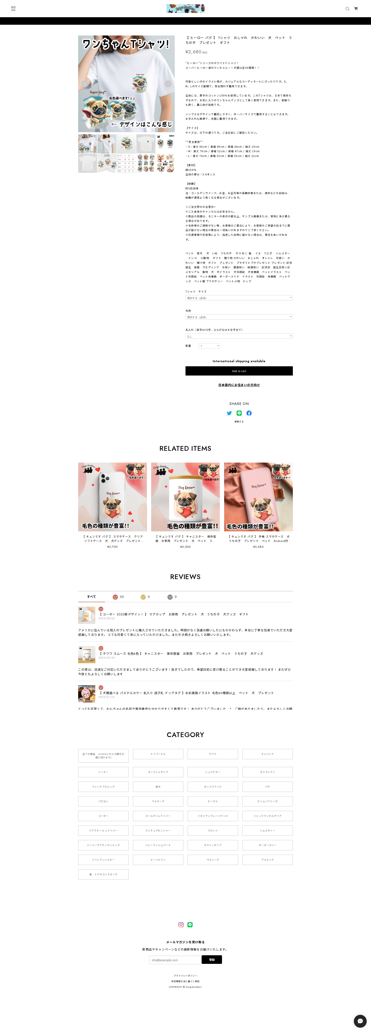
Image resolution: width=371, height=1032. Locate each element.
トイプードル (158, 754)
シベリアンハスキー (103, 860)
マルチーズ (158, 801)
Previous (84, 83)
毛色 (188, 311)
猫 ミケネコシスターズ (103, 874)
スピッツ (213, 830)
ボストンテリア (213, 845)
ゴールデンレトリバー (158, 816)
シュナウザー (213, 772)
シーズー (103, 772)
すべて (91, 597)
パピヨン (103, 801)
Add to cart (239, 371)
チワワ (213, 754)
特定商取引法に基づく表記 (185, 981)
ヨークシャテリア (158, 772)
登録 (212, 959)
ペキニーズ (213, 860)
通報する (239, 421)
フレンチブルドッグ (103, 786)
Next (168, 83)
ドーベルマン (158, 860)
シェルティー (267, 830)
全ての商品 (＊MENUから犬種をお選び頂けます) (103, 755)
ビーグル (213, 801)
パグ (267, 786)
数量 (188, 346)
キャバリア (267, 754)
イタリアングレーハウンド (213, 816)
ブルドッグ (267, 860)
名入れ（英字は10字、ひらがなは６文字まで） (215, 330)
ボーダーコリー (268, 845)
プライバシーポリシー (185, 975)
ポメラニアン (267, 772)
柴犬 (158, 786)
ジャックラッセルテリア (268, 816)
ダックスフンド (213, 786)
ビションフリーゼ (267, 801)
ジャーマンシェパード (158, 845)
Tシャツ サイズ (196, 291)
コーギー (103, 816)
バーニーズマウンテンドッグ (103, 845)
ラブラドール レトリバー (103, 830)
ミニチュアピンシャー (158, 830)
